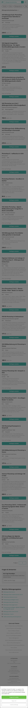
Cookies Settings (14, 704)
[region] (14, 697)
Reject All (14, 701)
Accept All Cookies (14, 697)
